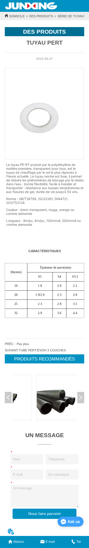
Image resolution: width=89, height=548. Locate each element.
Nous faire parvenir (44, 514)
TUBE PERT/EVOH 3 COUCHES (42, 350)
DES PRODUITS (41, 16)
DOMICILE (17, 16)
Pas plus (23, 344)
